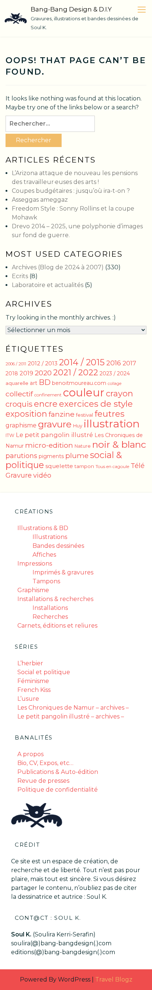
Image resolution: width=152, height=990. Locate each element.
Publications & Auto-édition (57, 771)
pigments (51, 456)
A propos (30, 754)
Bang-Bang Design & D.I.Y (71, 9)
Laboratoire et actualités (47, 285)
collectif (19, 393)
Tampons (46, 581)
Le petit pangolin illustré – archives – (70, 716)
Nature (83, 446)
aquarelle (17, 383)
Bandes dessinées (58, 545)
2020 (43, 372)
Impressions (34, 563)
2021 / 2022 (75, 373)
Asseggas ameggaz (40, 199)
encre (46, 404)
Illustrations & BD (42, 528)
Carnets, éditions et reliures (57, 625)
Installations (50, 607)
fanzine (62, 414)
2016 (113, 363)
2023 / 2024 (115, 373)
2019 (26, 373)
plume (77, 455)
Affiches (44, 554)
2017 (129, 363)
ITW (10, 435)
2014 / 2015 (82, 362)
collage (114, 383)
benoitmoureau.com (79, 383)
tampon (84, 466)
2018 (12, 373)
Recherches (50, 616)
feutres (109, 414)
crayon (119, 394)
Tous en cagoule (112, 466)
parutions (21, 455)
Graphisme (33, 590)
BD (45, 382)
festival (84, 415)
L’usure (28, 698)
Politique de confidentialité (57, 789)
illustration (112, 423)
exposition (26, 414)
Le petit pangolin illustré (54, 434)
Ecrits (20, 276)
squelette (59, 466)
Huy (77, 426)
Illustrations (49, 536)
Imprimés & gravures (62, 572)
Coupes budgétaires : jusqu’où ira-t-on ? (71, 190)
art (33, 383)
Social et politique (43, 672)
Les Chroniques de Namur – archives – (73, 707)
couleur (83, 392)
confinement (48, 394)
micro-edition (49, 445)
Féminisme (33, 681)
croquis (19, 404)
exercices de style (96, 404)
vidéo (42, 475)
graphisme (21, 425)
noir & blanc (119, 444)
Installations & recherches (55, 598)
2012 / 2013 (43, 363)
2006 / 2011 (16, 363)
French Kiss (34, 689)
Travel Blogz (113, 979)
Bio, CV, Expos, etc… (45, 763)
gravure (55, 424)
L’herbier (30, 663)
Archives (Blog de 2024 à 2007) (58, 267)
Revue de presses (43, 780)
